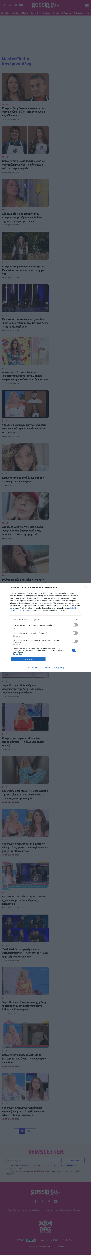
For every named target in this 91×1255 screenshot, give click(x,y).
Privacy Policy (59, 668)
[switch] (75, 624)
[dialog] (45, 627)
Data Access (45, 668)
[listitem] (45, 619)
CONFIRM (28, 659)
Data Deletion (32, 668)
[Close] (86, 587)
